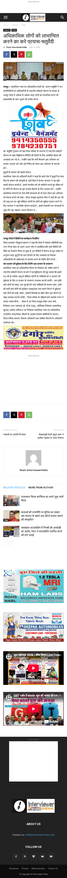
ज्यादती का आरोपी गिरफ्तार (14, 434)
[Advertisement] (33, 7)
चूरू (5, 505)
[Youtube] (51, 856)
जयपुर (23, 25)
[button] (5, 17)
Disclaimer (14, 868)
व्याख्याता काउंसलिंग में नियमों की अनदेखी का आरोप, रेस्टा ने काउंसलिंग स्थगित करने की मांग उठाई (41, 531)
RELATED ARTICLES (14, 487)
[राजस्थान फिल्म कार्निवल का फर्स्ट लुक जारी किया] (11, 500)
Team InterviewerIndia (16, 47)
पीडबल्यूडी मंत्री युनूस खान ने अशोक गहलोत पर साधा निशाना (50, 436)
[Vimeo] (33, 856)
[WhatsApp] (29, 54)
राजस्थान (15, 25)
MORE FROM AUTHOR (40, 487)
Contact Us (53, 868)
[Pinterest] (21, 54)
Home (6, 25)
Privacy (25, 868)
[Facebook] (6, 54)
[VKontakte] (42, 856)
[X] (14, 54)
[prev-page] (5, 543)
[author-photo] (33, 465)
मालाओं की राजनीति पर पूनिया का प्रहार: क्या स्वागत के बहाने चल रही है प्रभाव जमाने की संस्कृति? (42, 516)
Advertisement (38, 868)
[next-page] (10, 543)
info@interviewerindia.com (40, 834)
